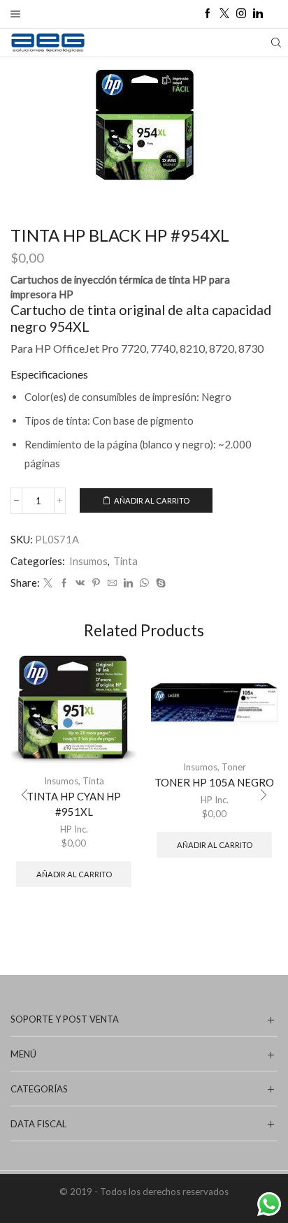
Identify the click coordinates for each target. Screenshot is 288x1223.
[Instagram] (241, 14)
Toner (234, 766)
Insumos (88, 561)
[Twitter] (224, 14)
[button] (24, 795)
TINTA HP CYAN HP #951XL (74, 804)
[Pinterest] (96, 583)
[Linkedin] (258, 14)
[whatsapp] (144, 583)
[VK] (80, 583)
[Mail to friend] (112, 583)
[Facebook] (208, 14)
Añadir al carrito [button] (74, 874)
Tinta (125, 561)
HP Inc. (74, 829)
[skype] (159, 583)
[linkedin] (128, 583)
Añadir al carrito (151, 500)
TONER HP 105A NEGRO (214, 782)
